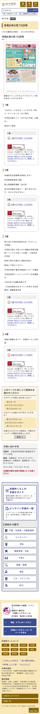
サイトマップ (25, 664)
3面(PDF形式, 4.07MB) (22, 302)
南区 (32, 649)
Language (22, 5)
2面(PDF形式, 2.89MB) (22, 204)
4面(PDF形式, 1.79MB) (22, 355)
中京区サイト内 (12, 13)
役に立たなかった (14, 409)
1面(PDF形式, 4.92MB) (22, 138)
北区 (5, 645)
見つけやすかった (14, 419)
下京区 (23, 649)
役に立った (11, 402)
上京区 (14, 645)
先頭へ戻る (34, 711)
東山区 (5, 649)
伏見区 (23, 654)
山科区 (14, 649)
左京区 (23, 645)
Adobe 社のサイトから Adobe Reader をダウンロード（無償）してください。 (20, 159)
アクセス (29, 5)
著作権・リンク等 (10, 664)
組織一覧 (7, 701)
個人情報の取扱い (28, 660)
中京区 (32, 645)
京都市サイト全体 (29, 13)
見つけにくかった (14, 426)
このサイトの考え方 (10, 660)
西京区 (14, 654)
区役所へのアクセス (11, 696)
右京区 (5, 654)
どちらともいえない (15, 405)
